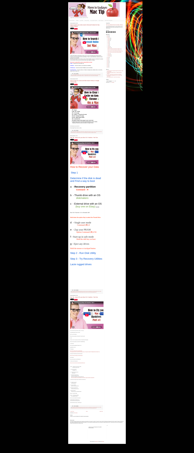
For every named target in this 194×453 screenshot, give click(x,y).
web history (94, 132)
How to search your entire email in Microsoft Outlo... (115, 52)
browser (75, 131)
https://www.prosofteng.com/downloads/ (76, 355)
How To (81, 74)
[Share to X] (75, 73)
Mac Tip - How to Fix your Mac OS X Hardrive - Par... (115, 48)
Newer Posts (72, 411)
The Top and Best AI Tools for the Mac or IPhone (114, 24)
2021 (108, 63)
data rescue (74, 291)
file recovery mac (86, 291)
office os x (83, 75)
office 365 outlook (79, 75)
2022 (108, 64)
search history (89, 132)
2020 (108, 62)
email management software (76, 74)
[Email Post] (72, 73)
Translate (113, 82)
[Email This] (74, 73)
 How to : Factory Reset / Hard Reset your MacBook (114, 74)
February (109, 39)
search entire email (93, 75)
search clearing (85, 132)
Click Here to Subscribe (108, 20)
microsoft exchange (93, 74)
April (108, 41)
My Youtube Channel (93, 20)
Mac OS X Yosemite (76, 132)
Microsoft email (89, 74)
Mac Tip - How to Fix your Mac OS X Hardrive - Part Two (84, 137)
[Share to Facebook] (76, 73)
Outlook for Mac (87, 75)
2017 (108, 58)
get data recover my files (92, 291)
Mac (73, 132)
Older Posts (101, 411)
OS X (82, 132)
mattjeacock (96, 441)
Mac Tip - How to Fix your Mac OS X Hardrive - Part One (84, 297)
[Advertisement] (94, 433)
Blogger (103, 441)
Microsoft (85, 74)
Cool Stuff (81, 20)
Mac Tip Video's (71, 20)
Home (87, 411)
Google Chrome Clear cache (88, 131)
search (90, 75)
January (109, 38)
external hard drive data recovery (80, 291)
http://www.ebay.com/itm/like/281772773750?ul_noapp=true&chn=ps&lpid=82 (82, 377)
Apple (73, 131)
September (109, 47)
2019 (108, 61)
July (108, 45)
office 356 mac (75, 75)
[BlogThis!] (75, 73)
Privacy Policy (87, 20)
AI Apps (77, 20)
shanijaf (97, 75)
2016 (108, 57)
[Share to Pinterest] (77, 73)
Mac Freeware (101, 20)
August (109, 46)
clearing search (78, 131)
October (109, 53)
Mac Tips (83, 74)
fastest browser (82, 131)
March (109, 40)
